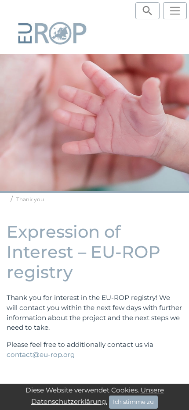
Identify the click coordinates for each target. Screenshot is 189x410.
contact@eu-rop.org (41, 354)
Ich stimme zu (133, 401)
